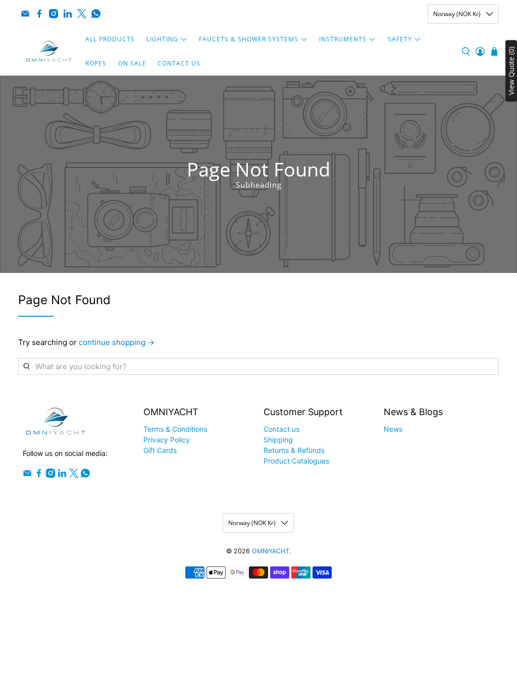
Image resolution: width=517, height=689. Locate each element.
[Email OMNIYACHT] (25, 13)
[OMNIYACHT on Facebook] (39, 13)
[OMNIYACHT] (49, 51)
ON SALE (132, 63)
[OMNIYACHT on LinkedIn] (67, 13)
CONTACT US (179, 63)
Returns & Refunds (294, 450)
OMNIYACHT (270, 551)
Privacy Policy (166, 439)
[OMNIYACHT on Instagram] (53, 13)
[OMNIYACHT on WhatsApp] (95, 13)
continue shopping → (116, 342)
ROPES (96, 63)
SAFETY (400, 39)
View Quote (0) (511, 71)
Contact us (281, 429)
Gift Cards (160, 450)
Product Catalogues (296, 460)
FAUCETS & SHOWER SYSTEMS (248, 39)
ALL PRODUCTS (110, 39)
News (393, 429)
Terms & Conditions (175, 429)
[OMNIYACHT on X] (81, 13)
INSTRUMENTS (343, 39)
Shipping (278, 439)
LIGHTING (162, 39)
